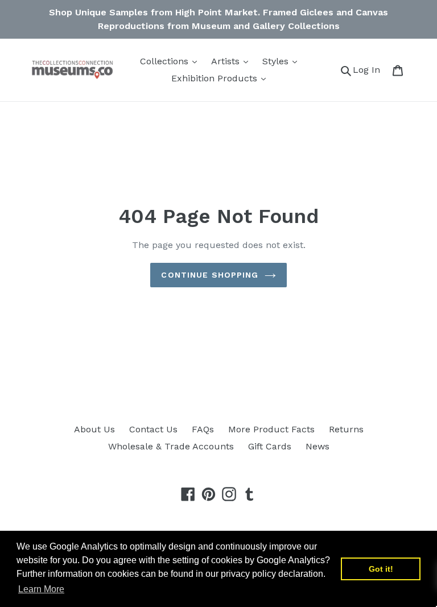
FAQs (203, 429)
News (317, 446)
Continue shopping (209, 274)
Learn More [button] (41, 589)
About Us (94, 429)
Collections (165, 61)
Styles (276, 61)
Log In (369, 69)
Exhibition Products (215, 78)
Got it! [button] (381, 568)
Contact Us (153, 429)
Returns (346, 429)
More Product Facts (271, 429)
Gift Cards (269, 446)
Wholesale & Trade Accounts (171, 446)
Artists (226, 61)
